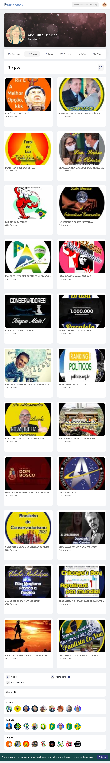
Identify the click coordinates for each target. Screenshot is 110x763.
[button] (85, 4)
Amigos (9, 702)
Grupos (9, 738)
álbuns (9, 692)
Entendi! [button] (102, 757)
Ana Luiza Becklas (42, 35)
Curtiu (9, 720)
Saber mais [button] (88, 757)
